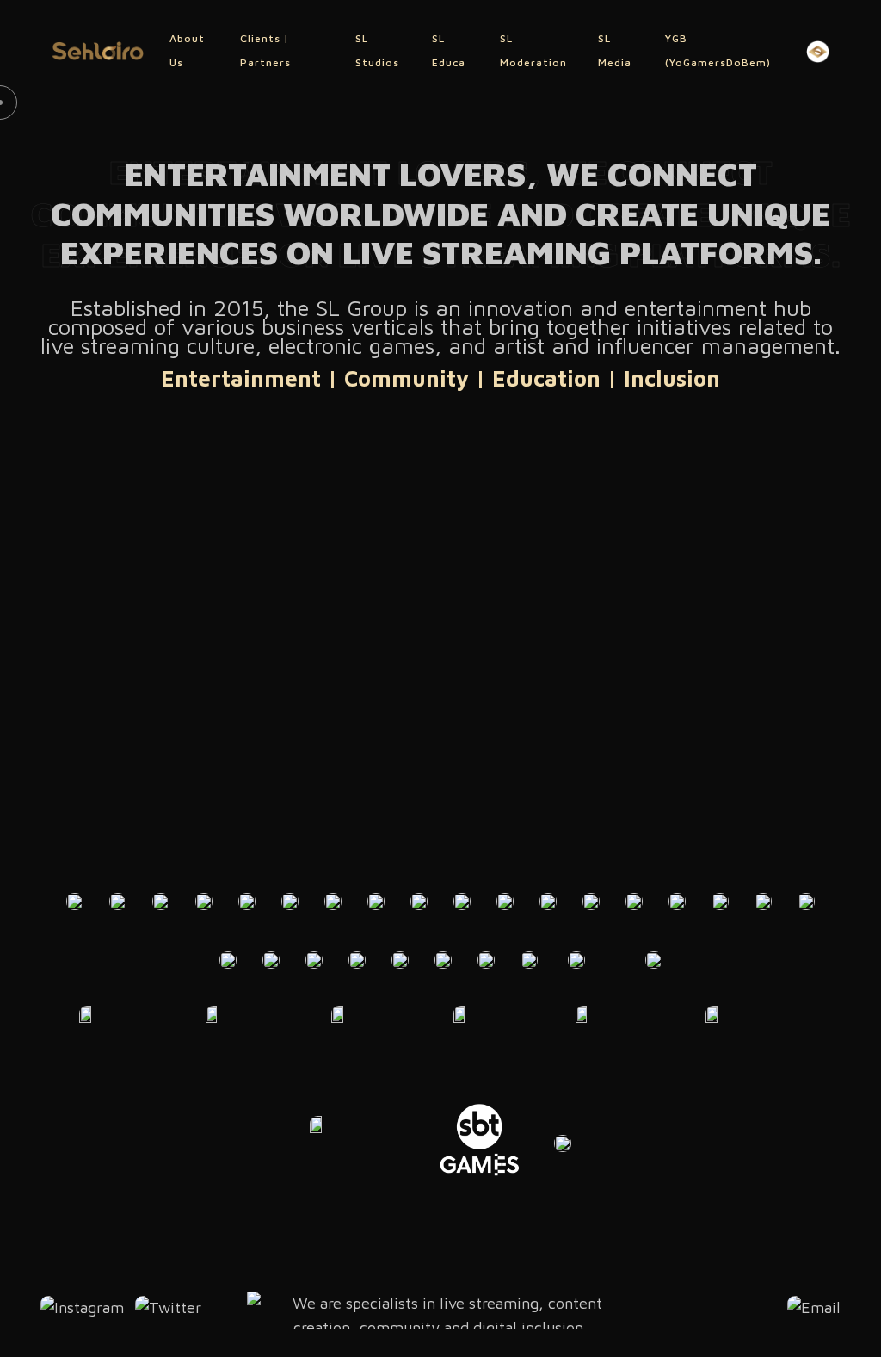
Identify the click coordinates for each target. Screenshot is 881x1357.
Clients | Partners (265, 50)
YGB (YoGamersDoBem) (718, 50)
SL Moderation (533, 50)
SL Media (614, 50)
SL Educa (448, 50)
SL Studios (377, 50)
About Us (187, 50)
